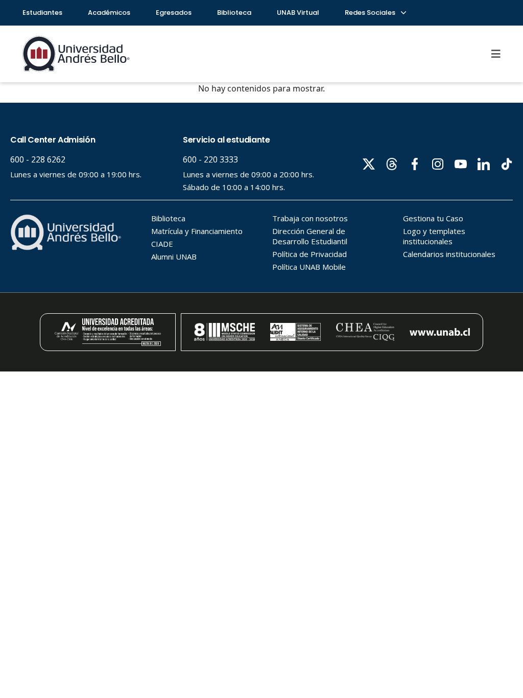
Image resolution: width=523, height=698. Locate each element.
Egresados (174, 12)
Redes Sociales (371, 12)
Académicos (109, 12)
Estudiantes (42, 12)
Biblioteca (234, 12)
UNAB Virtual (298, 12)
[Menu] (496, 54)
